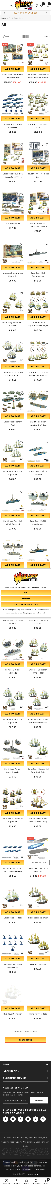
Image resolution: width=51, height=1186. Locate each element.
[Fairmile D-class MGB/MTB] (12, 649)
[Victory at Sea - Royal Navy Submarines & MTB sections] (12, 847)
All (10, 18)
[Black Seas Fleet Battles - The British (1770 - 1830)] (12, 54)
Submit (39, 1100)
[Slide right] (46, 12)
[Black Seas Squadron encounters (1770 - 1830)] (12, 153)
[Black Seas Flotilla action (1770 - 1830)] (38, 203)
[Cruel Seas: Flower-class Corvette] (12, 748)
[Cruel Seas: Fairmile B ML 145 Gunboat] (12, 500)
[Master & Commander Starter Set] (12, 252)
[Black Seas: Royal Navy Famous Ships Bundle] (38, 54)
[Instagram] (13, 1119)
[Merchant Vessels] (38, 943)
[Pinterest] (20, 1119)
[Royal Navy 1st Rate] (38, 993)
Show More (25, 1039)
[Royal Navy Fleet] (12, 203)
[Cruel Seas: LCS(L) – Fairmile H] (38, 451)
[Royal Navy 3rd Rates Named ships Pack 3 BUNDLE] (38, 351)
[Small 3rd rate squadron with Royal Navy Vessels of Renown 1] (38, 302)
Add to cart (13, 69)
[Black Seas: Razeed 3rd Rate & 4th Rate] (38, 748)
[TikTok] (28, 1119)
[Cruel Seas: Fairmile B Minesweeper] (12, 550)
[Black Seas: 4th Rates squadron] (12, 451)
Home (3, 18)
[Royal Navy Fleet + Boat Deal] (38, 153)
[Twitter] (43, 1119)
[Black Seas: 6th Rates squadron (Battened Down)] (38, 699)
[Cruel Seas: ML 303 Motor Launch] (38, 500)
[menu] (3, 5)
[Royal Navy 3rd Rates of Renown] (12, 302)
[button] (24, 36)
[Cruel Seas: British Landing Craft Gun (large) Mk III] (38, 401)
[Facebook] (5, 1119)
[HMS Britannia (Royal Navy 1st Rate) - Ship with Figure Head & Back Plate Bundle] (38, 798)
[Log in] (36, 5)
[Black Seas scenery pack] (12, 401)
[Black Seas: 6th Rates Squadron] (12, 699)
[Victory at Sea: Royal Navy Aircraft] (12, 943)
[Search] (11, 5)
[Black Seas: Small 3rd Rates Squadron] (12, 351)
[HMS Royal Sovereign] (12, 993)
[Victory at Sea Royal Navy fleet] (12, 103)
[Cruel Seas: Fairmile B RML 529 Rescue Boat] (38, 550)
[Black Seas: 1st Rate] (12, 897)
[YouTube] (35, 1119)
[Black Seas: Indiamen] (38, 897)
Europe (33, 1109)
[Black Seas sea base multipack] (38, 847)
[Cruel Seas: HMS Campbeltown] (38, 252)
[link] (6, 1181)
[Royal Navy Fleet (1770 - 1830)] (38, 103)
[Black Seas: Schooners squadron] (12, 798)
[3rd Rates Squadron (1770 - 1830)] (38, 649)
